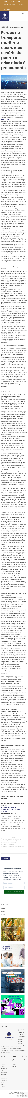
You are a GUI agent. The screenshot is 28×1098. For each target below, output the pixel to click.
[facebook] (17, 1096)
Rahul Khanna (11, 841)
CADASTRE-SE (7, 9)
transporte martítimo (8, 846)
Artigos (3, 908)
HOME (5, 1)
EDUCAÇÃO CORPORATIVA (9, 4)
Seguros (14, 1059)
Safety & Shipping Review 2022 (10, 842)
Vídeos (3, 914)
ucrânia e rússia (20, 846)
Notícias (7, 26)
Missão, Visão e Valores (3, 1064)
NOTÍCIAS (21, 4)
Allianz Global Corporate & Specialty (12, 839)
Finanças (14, 1063)
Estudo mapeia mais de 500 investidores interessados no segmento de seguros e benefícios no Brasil (13, 827)
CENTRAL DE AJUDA (8, 7)
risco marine (20, 841)
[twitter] (21, 1096)
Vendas (14, 1066)
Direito (13, 1061)
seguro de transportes (8, 844)
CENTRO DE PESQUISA (15, 1)
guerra (4, 841)
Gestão (14, 1065)
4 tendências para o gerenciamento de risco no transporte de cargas (13, 821)
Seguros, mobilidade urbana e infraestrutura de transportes (11, 817)
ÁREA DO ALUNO (19, 7)
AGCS (14, 837)
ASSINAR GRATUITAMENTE (14, 892)
